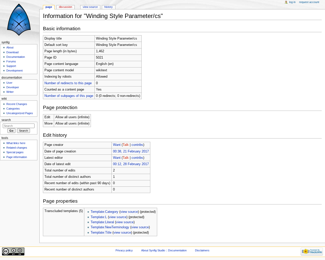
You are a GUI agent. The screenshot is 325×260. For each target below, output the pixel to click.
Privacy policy (124, 250)
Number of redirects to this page (68, 83)
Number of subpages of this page (68, 96)
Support (11, 65)
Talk (126, 145)
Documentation (15, 56)
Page (48, 6)
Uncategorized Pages (19, 113)
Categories (13, 108)
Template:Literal (102, 222)
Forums (11, 61)
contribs (137, 145)
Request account (309, 2)
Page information (16, 157)
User (9, 82)
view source (129, 212)
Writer (10, 91)
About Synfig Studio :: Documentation (164, 250)
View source (90, 6)
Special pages (15, 152)
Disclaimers (202, 250)
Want (117, 145)
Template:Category (104, 212)
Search (6, 120)
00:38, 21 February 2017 (131, 151)
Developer (12, 87)
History (108, 6)
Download (12, 52)
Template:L (99, 217)
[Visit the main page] (19, 19)
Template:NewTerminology (110, 227)
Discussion (65, 6)
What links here (15, 143)
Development (14, 70)
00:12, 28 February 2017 (131, 164)
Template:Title (101, 232)
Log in (292, 2)
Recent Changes (16, 104)
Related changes (16, 147)
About (9, 47)
